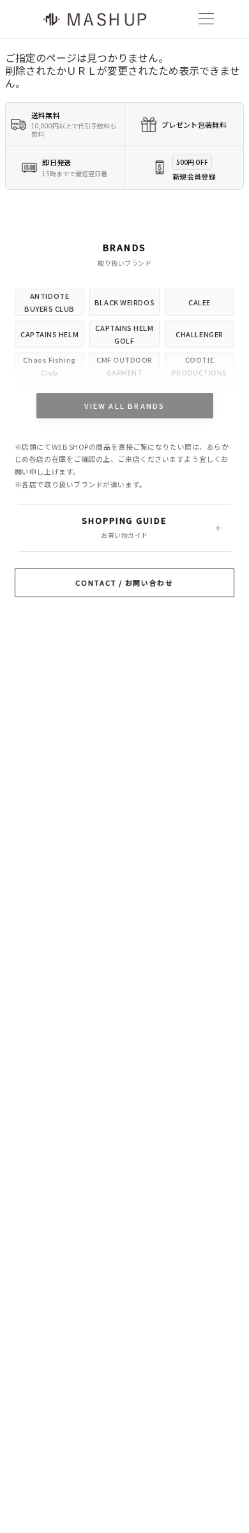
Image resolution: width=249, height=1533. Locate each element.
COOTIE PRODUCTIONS (199, 366)
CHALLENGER (199, 334)
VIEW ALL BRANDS (124, 405)
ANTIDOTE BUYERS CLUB (49, 302)
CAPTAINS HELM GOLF (124, 334)
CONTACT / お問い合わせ (124, 582)
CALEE (199, 302)
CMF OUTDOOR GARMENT (124, 366)
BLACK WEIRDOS (124, 302)
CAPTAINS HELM (49, 334)
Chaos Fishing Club (49, 366)
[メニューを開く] (206, 19)
